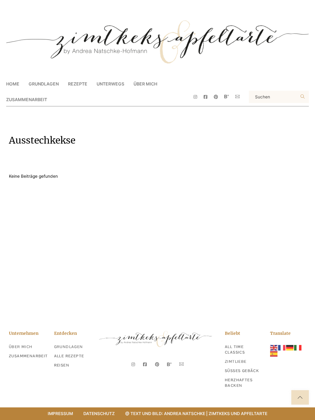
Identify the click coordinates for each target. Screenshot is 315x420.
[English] (274, 347)
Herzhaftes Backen (239, 383)
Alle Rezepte (69, 356)
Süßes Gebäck (242, 370)
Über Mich (145, 83)
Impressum (60, 413)
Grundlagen (68, 346)
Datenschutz (99, 413)
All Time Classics (235, 349)
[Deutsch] (290, 347)
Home (12, 83)
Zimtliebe (236, 361)
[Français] (282, 347)
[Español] (274, 353)
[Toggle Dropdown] (64, 83)
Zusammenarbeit (26, 99)
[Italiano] (298, 347)
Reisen (61, 365)
